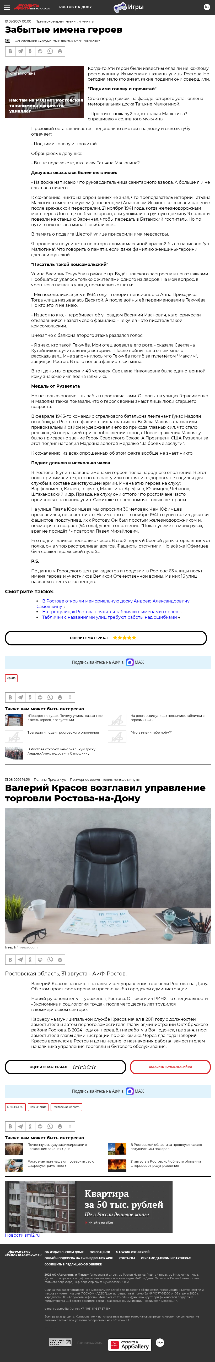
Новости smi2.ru (22, 1235)
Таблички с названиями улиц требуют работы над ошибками (109, 617)
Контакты (127, 1258)
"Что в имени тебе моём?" (151, 732)
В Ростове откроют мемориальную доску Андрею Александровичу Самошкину (61, 751)
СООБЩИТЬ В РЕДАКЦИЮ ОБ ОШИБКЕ (73, 1264)
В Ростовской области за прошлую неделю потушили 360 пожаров (166, 1147)
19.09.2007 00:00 (18, 21)
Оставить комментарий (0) (170, 1067)
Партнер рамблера (89, 1342)
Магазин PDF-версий (132, 1252)
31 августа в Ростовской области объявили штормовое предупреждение (166, 1163)
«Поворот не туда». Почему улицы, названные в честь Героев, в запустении (65, 718)
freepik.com (28, 947)
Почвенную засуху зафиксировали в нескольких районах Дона (57, 1147)
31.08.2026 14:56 (17, 780)
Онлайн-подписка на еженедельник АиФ (79, 1258)
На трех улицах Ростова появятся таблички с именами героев (110, 611)
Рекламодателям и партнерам (166, 1258)
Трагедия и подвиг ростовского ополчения (63, 732)
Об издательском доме (64, 1252)
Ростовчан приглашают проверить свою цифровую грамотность (61, 1163)
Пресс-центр (100, 1252)
